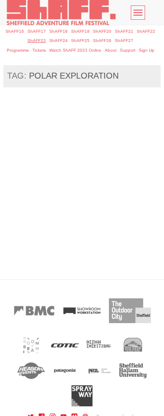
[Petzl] (99, 370)
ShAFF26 (102, 40)
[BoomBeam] (31, 345)
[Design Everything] (99, 345)
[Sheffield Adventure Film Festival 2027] (61, 12)
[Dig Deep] (133, 345)
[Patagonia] (65, 370)
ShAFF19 (80, 31)
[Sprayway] (82, 395)
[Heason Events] (31, 370)
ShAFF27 (124, 40)
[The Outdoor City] (130, 310)
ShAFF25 (80, 40)
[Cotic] (65, 345)
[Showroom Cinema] (82, 310)
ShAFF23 (36, 40)
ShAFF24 (58, 40)
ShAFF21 (124, 31)
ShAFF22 (146, 31)
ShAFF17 (36, 31)
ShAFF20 (102, 31)
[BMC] (34, 310)
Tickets (39, 50)
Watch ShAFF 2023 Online (75, 50)
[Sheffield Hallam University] (133, 370)
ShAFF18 (58, 31)
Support (127, 50)
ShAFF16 (14, 31)
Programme (18, 50)
